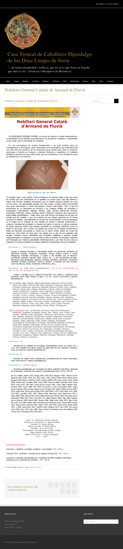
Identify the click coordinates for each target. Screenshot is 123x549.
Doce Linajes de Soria (15, 467)
